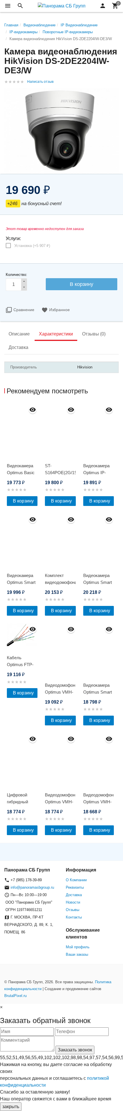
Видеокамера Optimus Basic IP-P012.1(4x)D (21, 472)
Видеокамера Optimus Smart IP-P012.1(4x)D (97, 582)
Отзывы (72, 910)
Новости (73, 902)
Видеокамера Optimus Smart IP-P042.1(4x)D (21, 582)
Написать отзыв (40, 82)
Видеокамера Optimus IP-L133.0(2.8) (96, 472)
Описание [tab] (19, 333)
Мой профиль (78, 947)
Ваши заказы (77, 954)
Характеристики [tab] (56, 333)
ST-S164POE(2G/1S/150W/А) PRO (60, 472)
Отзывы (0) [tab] (94, 333)
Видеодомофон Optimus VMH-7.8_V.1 (98, 801)
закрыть (10, 1106)
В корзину (23, 500)
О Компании (76, 880)
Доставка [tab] (18, 347)
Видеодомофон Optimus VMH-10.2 (60, 692)
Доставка (74, 895)
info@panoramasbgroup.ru (32, 887)
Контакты (74, 917)
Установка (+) (32, 246)
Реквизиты (75, 887)
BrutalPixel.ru (15, 996)
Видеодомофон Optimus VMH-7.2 (60, 801)
